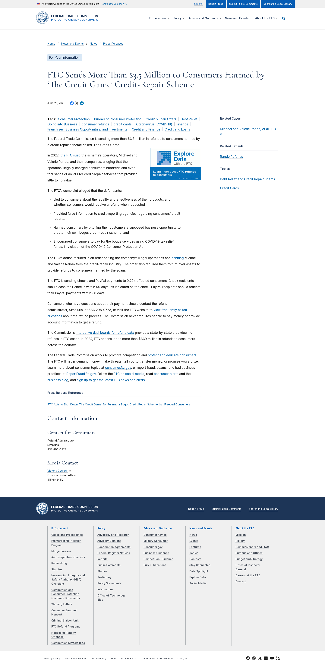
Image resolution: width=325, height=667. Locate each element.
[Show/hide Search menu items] (283, 18)
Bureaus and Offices (249, 553)
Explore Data (197, 577)
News (93, 43)
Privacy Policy (52, 658)
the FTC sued (70, 155)
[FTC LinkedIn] (266, 658)
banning (178, 258)
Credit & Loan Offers (161, 119)
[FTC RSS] (278, 658)
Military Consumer (156, 540)
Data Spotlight (198, 571)
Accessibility (98, 658)
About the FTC (244, 528)
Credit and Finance (146, 129)
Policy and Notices (76, 658)
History (240, 540)
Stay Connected (199, 565)
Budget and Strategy (249, 559)
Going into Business (62, 124)
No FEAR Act (128, 658)
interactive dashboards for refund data (105, 333)
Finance (182, 124)
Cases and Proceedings (67, 534)
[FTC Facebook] (248, 658)
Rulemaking (59, 563)
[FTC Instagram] (254, 658)
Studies (102, 571)
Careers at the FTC (247, 575)
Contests (195, 559)
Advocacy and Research (113, 534)
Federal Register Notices (113, 553)
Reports (102, 559)
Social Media (198, 583)
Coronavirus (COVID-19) (154, 124)
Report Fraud (215, 3)
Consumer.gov (153, 547)
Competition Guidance (158, 559)
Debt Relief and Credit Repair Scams (247, 179)
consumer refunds (95, 124)
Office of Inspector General (157, 658)
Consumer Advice (155, 534)
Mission (240, 534)
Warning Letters (61, 604)
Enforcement (59, 528)
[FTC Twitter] (260, 658)
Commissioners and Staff (252, 547)
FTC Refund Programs (65, 626)
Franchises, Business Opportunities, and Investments (87, 129)
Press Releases (113, 43)
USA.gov (182, 658)
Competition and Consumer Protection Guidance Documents (65, 594)
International (105, 589)
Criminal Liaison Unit (65, 620)
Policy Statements (109, 583)
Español (198, 3)
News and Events (72, 43)
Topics (193, 553)
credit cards (123, 124)
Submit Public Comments (243, 3)
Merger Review (61, 551)
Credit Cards (229, 188)
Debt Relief (189, 119)
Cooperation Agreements (114, 547)
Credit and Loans (177, 129)
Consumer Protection (74, 119)
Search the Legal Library (277, 3)
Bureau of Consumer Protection (117, 119)
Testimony (104, 577)
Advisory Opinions (109, 540)
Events (193, 540)
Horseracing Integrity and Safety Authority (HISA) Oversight (68, 579)
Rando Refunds (231, 157)
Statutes (56, 569)
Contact (240, 581)
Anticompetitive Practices (68, 557)
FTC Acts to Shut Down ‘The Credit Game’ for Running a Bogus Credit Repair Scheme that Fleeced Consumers (118, 404)
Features (195, 547)
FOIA (113, 658)
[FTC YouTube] (272, 658)
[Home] (68, 21)
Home (51, 43)
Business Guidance (156, 553)
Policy (101, 528)
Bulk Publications (155, 565)
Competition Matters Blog (68, 642)
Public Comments (109, 565)
